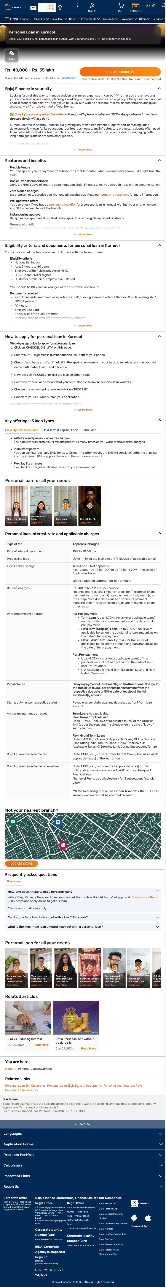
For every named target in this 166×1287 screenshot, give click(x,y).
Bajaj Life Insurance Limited (113, 1223)
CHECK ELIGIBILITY (120, 72)
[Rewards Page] (150, 6)
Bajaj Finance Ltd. (108, 1209)
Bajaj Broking (106, 1239)
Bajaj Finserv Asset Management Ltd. (109, 1252)
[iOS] (148, 1218)
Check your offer (143, 897)
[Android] (134, 1218)
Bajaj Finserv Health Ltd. (111, 1244)
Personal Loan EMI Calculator (25, 1085)
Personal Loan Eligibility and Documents (74, 1085)
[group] (83, 840)
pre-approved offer (62, 204)
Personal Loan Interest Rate (123, 1085)
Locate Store (22, 863)
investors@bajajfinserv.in (83, 1228)
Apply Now (12, 522)
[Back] (33, 8)
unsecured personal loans (36, 228)
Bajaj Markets (106, 1229)
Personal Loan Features (21, 1090)
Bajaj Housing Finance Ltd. (112, 1234)
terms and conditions (114, 195)
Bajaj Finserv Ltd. (108, 1203)
